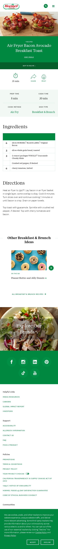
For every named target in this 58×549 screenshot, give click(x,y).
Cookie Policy (41, 532)
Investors (8, 411)
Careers (7, 401)
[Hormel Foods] (11, 7)
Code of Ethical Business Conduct (20, 495)
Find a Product (10, 444)
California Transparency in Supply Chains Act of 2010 (27, 479)
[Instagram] (23, 362)
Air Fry (14, 112)
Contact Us (8, 435)
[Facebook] (11, 362)
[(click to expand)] (53, 6)
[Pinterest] (46, 362)
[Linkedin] (35, 362)
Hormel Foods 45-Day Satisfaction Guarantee (25, 490)
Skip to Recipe (29, 65)
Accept (33, 542)
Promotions (9, 459)
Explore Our (29, 329)
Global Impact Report (13, 406)
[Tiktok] (23, 373)
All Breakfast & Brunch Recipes (28, 294)
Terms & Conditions (12, 464)
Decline (47, 542)
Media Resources (11, 396)
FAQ (4, 440)
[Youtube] (35, 373)
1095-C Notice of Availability (17, 485)
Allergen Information (14, 430)
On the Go (15, 273)
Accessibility (9, 425)
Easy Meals (29, 57)
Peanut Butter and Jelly (28, 277)
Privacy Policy (10, 468)
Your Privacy (14, 473)
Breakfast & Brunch (43, 112)
